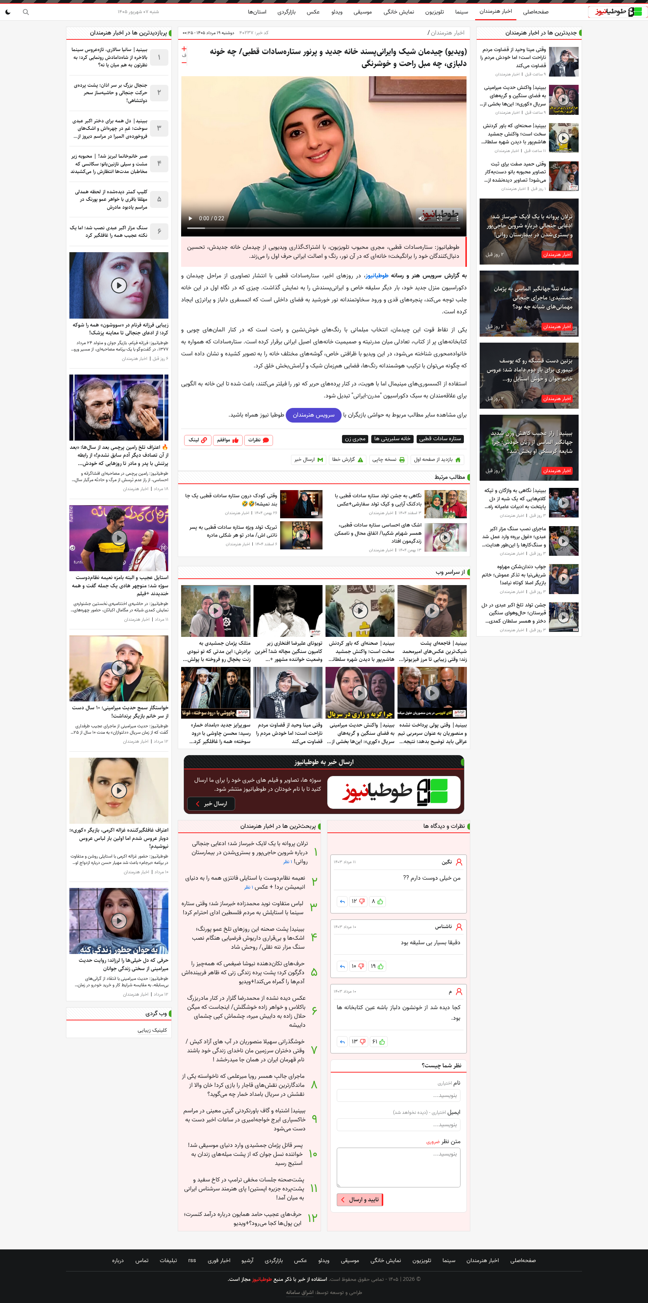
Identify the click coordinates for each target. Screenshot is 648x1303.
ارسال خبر (304, 459)
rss (192, 1260)
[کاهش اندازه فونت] (184, 63)
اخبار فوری (219, 1260)
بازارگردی (287, 12)
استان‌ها (257, 12)
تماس (141, 1260)
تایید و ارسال (364, 1199)
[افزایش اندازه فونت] (184, 49)
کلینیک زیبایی (152, 1030)
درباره (118, 1260)
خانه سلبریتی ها (392, 439)
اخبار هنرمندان (496, 11)
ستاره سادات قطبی (440, 439)
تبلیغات (168, 1260)
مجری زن (355, 439)
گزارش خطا (343, 459)
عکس (313, 12)
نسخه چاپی (384, 459)
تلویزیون (434, 12)
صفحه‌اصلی (536, 12)
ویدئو (337, 12)
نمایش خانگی (399, 12)
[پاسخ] (342, 901)
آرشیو (247, 1260)
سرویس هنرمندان (313, 415)
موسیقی (363, 12)
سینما (461, 12)
